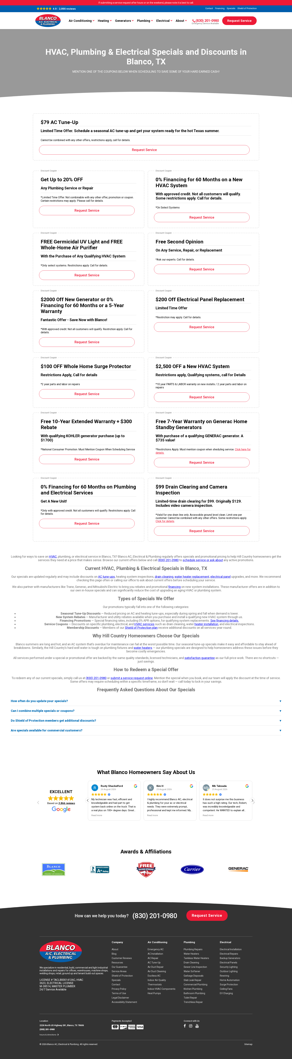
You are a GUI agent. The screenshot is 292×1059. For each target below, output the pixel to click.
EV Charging (226, 993)
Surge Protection (229, 984)
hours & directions (48, 1035)
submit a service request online (132, 678)
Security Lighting (229, 967)
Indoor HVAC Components (161, 989)
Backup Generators (230, 958)
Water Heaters (191, 953)
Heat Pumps (154, 993)
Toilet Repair (190, 997)
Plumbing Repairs (193, 949)
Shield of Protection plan (141, 627)
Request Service (239, 21)
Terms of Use (119, 993)
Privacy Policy (119, 989)
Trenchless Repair (193, 1002)
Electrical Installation (231, 949)
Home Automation (230, 980)
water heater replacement (192, 576)
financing (174, 587)
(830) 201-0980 (168, 560)
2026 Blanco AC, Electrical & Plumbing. (61, 1044)
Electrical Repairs (229, 953)
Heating (103, 20)
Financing (220, 8)
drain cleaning (164, 576)
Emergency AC (156, 949)
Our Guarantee (119, 967)
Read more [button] (96, 815)
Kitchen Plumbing (193, 989)
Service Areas (119, 971)
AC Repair (153, 958)
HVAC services (144, 624)
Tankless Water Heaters (196, 958)
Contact (209, 8)
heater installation (206, 624)
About (180, 20)
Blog (114, 953)
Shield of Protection (247, 8)
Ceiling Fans (226, 989)
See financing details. (224, 620)
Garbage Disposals (193, 975)
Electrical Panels (228, 962)
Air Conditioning (80, 20)
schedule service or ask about (203, 560)
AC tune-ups (106, 576)
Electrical (163, 20)
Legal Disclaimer (120, 997)
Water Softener (192, 971)
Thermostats (155, 984)
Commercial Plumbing (195, 984)
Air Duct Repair (156, 967)
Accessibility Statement (124, 1002)
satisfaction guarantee (200, 658)
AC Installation (155, 953)
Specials (231, 8)
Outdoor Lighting (229, 971)
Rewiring (224, 975)
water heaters (143, 648)
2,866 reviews (66, 803)
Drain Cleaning (191, 962)
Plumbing (143, 20)
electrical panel (220, 576)
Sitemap (248, 1044)
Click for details (165, 521)
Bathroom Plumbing (194, 993)
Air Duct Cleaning (157, 971)
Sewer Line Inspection (195, 967)
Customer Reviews (122, 958)
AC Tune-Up (154, 962)
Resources (117, 962)
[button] (56, 8)
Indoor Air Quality (157, 980)
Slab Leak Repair (192, 980)
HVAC (53, 556)
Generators (123, 20)
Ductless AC (154, 975)
